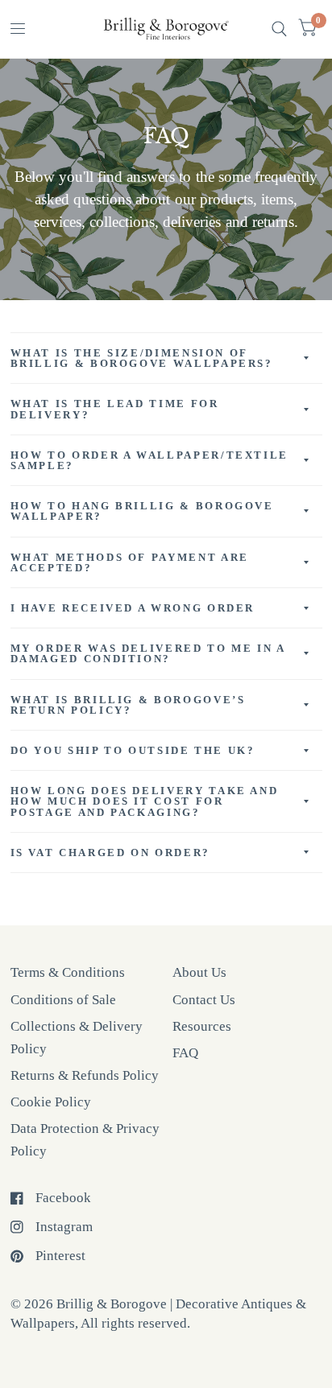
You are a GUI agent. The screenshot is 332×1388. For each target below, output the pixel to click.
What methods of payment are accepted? (129, 562)
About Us (199, 972)
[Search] (279, 29)
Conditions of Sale (63, 999)
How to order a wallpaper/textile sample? (149, 460)
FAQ (185, 1053)
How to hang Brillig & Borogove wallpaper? (142, 511)
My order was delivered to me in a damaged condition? (147, 653)
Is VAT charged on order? (110, 852)
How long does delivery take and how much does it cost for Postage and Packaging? (144, 801)
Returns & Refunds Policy (84, 1075)
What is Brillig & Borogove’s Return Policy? (128, 705)
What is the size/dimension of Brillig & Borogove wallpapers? (141, 358)
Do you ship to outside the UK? (132, 750)
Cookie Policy (50, 1102)
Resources (201, 1026)
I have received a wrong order (132, 608)
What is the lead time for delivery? (114, 408)
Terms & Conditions (67, 972)
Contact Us (203, 999)
